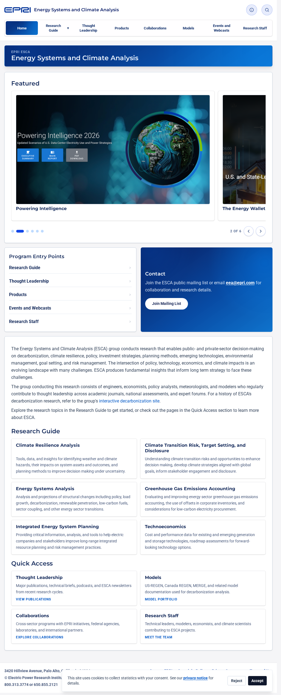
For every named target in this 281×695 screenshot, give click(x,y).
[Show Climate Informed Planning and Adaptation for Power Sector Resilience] (42, 231)
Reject (236, 681)
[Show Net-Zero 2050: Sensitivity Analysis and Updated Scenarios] (32, 231)
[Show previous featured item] (249, 231)
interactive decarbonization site (129, 401)
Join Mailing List (166, 303)
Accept (257, 681)
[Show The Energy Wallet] (25, 231)
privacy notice (195, 678)
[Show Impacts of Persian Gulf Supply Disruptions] (12, 231)
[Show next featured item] (261, 231)
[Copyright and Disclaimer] (251, 9)
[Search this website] (267, 9)
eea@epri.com (240, 282)
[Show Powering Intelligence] (17, 231)
